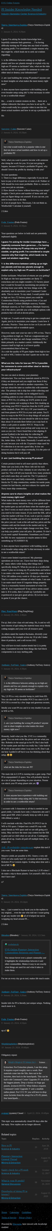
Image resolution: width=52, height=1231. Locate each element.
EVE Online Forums (10, 3)
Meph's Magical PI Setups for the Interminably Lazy (23, 1062)
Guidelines (26, 1212)
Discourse (17, 1224)
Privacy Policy (25, 1217)
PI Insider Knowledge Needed (21, 9)
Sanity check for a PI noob (14, 1170)
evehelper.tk (13, 944)
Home (4, 1212)
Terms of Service (9, 1217)
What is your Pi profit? (13, 1180)
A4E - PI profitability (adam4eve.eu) (17, 847)
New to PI (6, 1145)
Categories (14, 1212)
